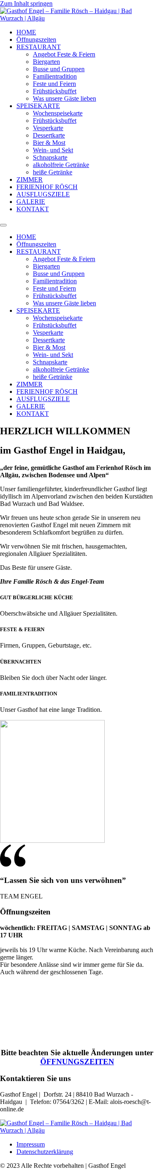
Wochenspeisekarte (58, 113)
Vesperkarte (48, 127)
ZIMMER (29, 179)
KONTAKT (32, 208)
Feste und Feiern (54, 83)
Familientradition (55, 76)
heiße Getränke (52, 172)
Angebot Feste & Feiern (64, 54)
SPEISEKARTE (38, 105)
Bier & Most (49, 142)
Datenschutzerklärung (44, 1151)
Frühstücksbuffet (54, 91)
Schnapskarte (50, 157)
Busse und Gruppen (59, 68)
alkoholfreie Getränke (61, 164)
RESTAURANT (38, 46)
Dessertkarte (49, 135)
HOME (26, 32)
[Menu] (3, 225)
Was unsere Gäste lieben (64, 98)
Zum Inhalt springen (26, 3)
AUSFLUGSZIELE (43, 194)
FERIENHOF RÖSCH (47, 186)
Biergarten (46, 61)
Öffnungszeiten (36, 39)
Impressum (30, 1144)
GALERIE (30, 201)
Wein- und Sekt (53, 150)
